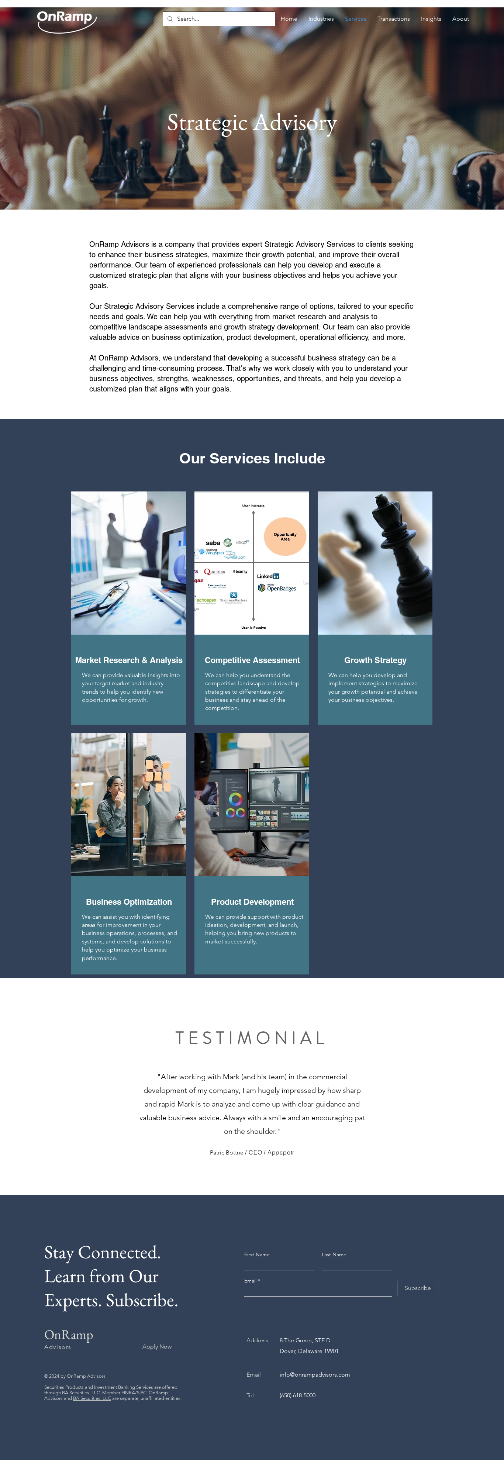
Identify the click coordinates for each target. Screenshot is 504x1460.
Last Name (334, 1254)
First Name (257, 1254)
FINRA (128, 1392)
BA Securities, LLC (81, 1392)
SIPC (141, 1392)
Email (251, 1280)
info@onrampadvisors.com (315, 1374)
